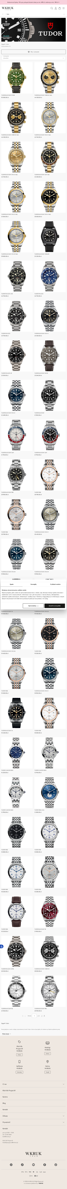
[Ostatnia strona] (44, 1016)
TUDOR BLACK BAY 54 (7, 611)
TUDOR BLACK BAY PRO (7, 492)
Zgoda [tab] (11, 584)
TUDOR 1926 (37, 492)
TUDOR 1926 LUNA (39, 810)
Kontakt (5, 1109)
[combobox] (33, 58)
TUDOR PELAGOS (38, 293)
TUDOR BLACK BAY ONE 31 (8, 413)
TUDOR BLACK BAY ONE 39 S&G (9, 254)
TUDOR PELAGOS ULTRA (7, 969)
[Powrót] (3, 14)
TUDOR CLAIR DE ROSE (7, 770)
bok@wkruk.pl (7, 1136)
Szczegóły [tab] (34, 584)
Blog (4, 1103)
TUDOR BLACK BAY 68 (7, 1008)
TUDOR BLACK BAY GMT (7, 452)
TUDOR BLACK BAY (39, 413)
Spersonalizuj (32, 605)
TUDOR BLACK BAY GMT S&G (42, 174)
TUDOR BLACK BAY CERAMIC (41, 254)
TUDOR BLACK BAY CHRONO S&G (43, 95)
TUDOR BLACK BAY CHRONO (42, 969)
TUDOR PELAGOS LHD (7, 293)
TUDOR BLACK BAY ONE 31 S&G (42, 135)
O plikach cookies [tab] (55, 584)
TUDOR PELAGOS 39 (6, 373)
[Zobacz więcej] (64, 14)
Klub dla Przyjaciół (9, 1090)
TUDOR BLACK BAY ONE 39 (8, 571)
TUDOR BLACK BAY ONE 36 (41, 611)
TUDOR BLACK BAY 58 (40, 929)
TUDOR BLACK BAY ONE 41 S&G (42, 214)
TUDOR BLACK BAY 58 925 (41, 373)
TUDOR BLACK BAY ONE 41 (41, 333)
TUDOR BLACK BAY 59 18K (8, 95)
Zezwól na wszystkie (55, 605)
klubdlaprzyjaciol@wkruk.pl (10, 1142)
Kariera (5, 1097)
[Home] (8, 8)
